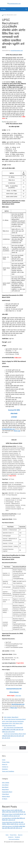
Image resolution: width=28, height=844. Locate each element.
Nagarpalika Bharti (7, 792)
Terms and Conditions (8, 771)
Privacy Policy (6, 762)
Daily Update (7, 717)
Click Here (18, 695)
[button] (26, 9)
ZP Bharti (4, 798)
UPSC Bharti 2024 (17, 723)
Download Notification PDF (14, 688)
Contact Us (5, 766)
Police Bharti (5, 794)
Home (3, 759)
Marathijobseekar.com (8, 429)
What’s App (13, 707)
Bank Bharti (5, 787)
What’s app (17, 430)
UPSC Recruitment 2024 (8, 725)
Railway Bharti (6, 796)
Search (4, 745)
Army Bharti (5, 785)
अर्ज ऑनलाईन (14, 417)
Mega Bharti (15, 717)
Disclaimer (5, 769)
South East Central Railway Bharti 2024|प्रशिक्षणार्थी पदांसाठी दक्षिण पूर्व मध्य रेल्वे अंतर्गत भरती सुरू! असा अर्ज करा (14, 736)
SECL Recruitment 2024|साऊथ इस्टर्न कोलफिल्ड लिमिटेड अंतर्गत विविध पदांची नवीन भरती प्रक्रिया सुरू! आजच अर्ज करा (12, 729)
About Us (4, 764)
